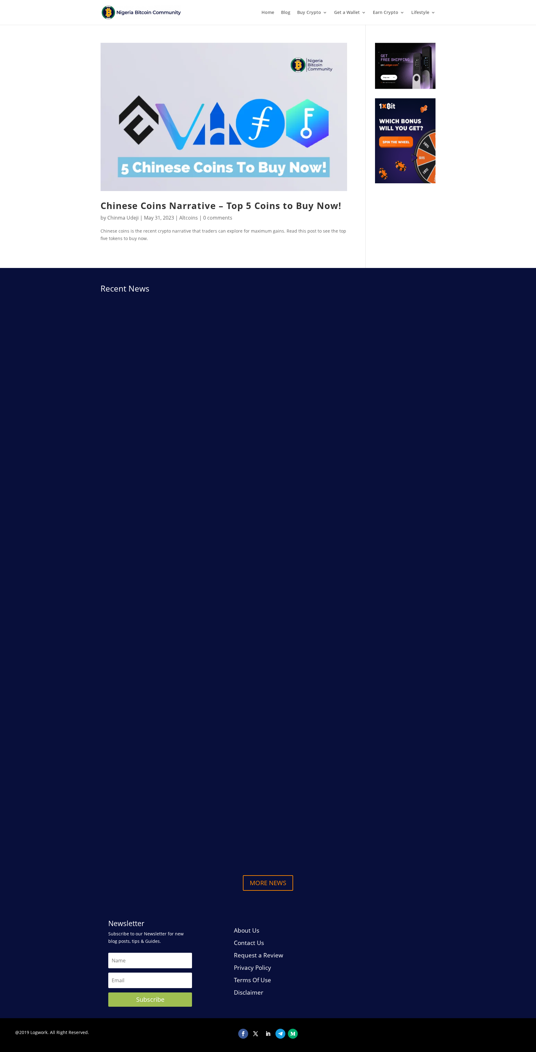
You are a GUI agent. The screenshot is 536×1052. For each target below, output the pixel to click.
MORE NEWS (268, 883)
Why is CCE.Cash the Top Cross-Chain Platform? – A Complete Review (196, 526)
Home (267, 12)
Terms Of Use (252, 980)
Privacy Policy (252, 968)
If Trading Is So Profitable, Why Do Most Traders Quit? (176, 787)
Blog (285, 12)
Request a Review (258, 955)
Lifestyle (420, 12)
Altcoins (188, 217)
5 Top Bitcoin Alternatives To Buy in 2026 (159, 835)
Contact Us (249, 943)
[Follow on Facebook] (243, 1034)
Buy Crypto (309, 12)
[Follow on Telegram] (280, 1034)
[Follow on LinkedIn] (268, 1034)
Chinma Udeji (123, 217)
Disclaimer (248, 992)
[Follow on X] (256, 1034)
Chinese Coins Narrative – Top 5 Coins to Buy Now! (220, 205)
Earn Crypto (385, 12)
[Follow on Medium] (293, 1034)
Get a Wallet (347, 12)
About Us (246, 930)
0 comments (217, 217)
